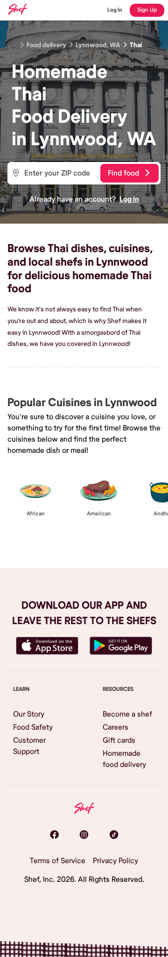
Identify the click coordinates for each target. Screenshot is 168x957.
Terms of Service (57, 861)
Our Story (28, 714)
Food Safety (33, 727)
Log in (129, 199)
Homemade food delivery (124, 759)
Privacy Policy (115, 861)
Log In (114, 10)
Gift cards (119, 740)
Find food (123, 173)
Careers (115, 727)
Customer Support (29, 746)
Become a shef (127, 714)
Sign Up (147, 10)
